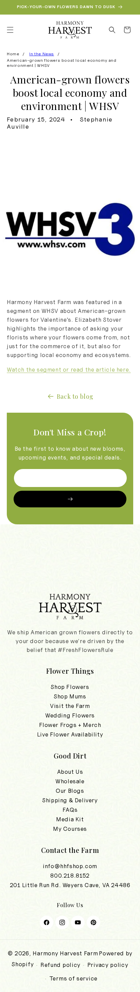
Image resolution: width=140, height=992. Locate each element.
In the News (41, 54)
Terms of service (73, 978)
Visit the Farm (70, 706)
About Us (70, 771)
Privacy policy (107, 964)
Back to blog (75, 396)
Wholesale (69, 781)
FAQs (70, 809)
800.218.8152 (69, 875)
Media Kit (70, 819)
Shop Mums (70, 696)
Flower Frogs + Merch (70, 725)
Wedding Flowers (70, 715)
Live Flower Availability (70, 734)
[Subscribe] (70, 499)
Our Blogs (70, 790)
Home (13, 54)
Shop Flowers (70, 687)
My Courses (70, 828)
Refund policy (60, 964)
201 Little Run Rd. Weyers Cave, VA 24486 (70, 885)
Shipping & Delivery (70, 800)
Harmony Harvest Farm (65, 953)
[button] (10, 29)
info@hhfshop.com (70, 866)
